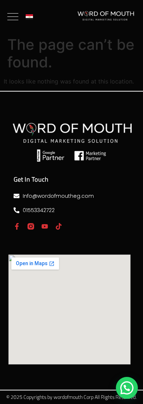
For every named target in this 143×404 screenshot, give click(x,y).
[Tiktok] (58, 226)
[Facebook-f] (17, 226)
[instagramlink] (30, 226)
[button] (127, 388)
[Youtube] (44, 226)
